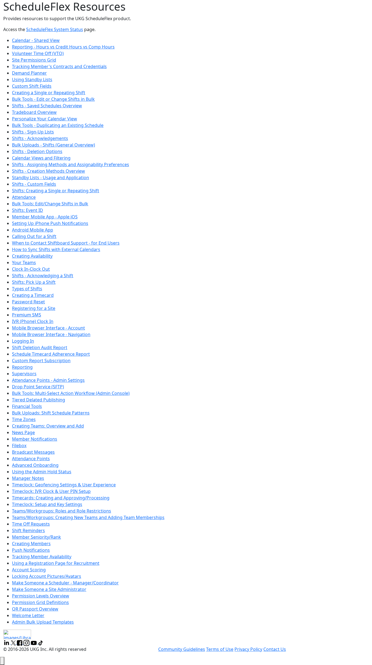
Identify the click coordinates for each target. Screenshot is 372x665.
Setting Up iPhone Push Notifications (50, 223)
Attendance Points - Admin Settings (48, 380)
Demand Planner (29, 73)
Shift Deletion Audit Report (39, 347)
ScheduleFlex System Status (54, 29)
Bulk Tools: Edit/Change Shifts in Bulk (50, 204)
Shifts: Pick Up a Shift (34, 282)
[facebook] (20, 642)
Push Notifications (31, 550)
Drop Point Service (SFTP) (38, 387)
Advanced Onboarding (35, 465)
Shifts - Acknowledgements (40, 138)
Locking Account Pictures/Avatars (46, 576)
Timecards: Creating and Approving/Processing (60, 498)
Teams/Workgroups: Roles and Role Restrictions (61, 511)
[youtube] (34, 642)
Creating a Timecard (33, 295)
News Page (23, 432)
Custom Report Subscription (41, 361)
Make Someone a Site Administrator (49, 589)
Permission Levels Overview (40, 596)
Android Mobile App (32, 230)
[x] (14, 642)
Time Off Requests (31, 524)
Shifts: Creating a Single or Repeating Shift (55, 191)
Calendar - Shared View (36, 40)
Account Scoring (29, 570)
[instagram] (27, 642)
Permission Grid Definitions (40, 602)
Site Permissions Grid (34, 60)
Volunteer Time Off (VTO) (38, 53)
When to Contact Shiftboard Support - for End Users (66, 243)
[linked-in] (7, 642)
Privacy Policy (248, 649)
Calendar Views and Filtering (41, 158)
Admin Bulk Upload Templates (43, 622)
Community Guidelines (181, 649)
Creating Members (31, 544)
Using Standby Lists (32, 80)
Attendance (24, 197)
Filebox (19, 446)
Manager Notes (28, 478)
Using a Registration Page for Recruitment (55, 563)
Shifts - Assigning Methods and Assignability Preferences (70, 164)
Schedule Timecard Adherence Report (51, 354)
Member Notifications (34, 439)
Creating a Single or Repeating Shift (48, 93)
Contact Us (274, 649)
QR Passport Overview (35, 609)
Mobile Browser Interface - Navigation (51, 334)
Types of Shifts (27, 289)
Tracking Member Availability (41, 557)
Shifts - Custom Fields (34, 184)
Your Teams (24, 263)
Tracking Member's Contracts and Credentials (59, 66)
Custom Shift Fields (31, 86)
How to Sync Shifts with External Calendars (56, 249)
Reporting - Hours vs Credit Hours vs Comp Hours (63, 47)
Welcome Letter (28, 615)
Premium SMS (26, 315)
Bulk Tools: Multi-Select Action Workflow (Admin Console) (71, 393)
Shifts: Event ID (27, 210)
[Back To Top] (2, 661)
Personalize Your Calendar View (44, 119)
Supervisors (24, 374)
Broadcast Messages (33, 452)
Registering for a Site (33, 308)
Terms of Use (219, 649)
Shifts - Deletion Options (37, 151)
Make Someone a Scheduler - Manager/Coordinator (65, 583)
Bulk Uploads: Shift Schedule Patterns (51, 413)
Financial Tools (27, 406)
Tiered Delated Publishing (38, 400)
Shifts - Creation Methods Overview (48, 171)
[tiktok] (40, 642)
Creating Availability (32, 256)
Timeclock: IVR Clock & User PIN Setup (51, 491)
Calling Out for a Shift (34, 236)
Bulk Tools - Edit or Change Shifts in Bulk (53, 99)
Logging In (23, 341)
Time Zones (24, 419)
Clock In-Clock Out (31, 269)
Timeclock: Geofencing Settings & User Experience (64, 485)
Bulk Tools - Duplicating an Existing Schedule (57, 125)
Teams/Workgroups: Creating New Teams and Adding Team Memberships (88, 517)
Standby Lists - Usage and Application (50, 178)
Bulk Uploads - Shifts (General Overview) (53, 145)
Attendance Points (31, 459)
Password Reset (28, 302)
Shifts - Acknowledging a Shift (42, 276)
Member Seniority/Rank (36, 537)
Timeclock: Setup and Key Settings (47, 504)
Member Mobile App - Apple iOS (45, 217)
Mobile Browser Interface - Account (48, 328)
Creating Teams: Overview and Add (48, 426)
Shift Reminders (28, 530)
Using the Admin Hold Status (41, 472)
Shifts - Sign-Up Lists (33, 132)
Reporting (22, 367)
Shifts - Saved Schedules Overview (47, 106)
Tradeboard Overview (34, 112)
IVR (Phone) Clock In (32, 321)
